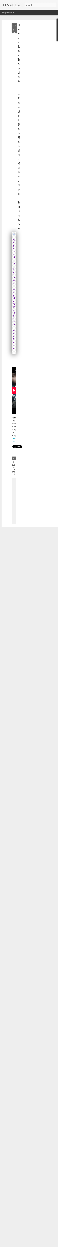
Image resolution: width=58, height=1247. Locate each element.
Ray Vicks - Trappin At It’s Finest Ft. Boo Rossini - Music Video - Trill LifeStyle (19, 126)
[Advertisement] (32, 70)
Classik (14, 440)
